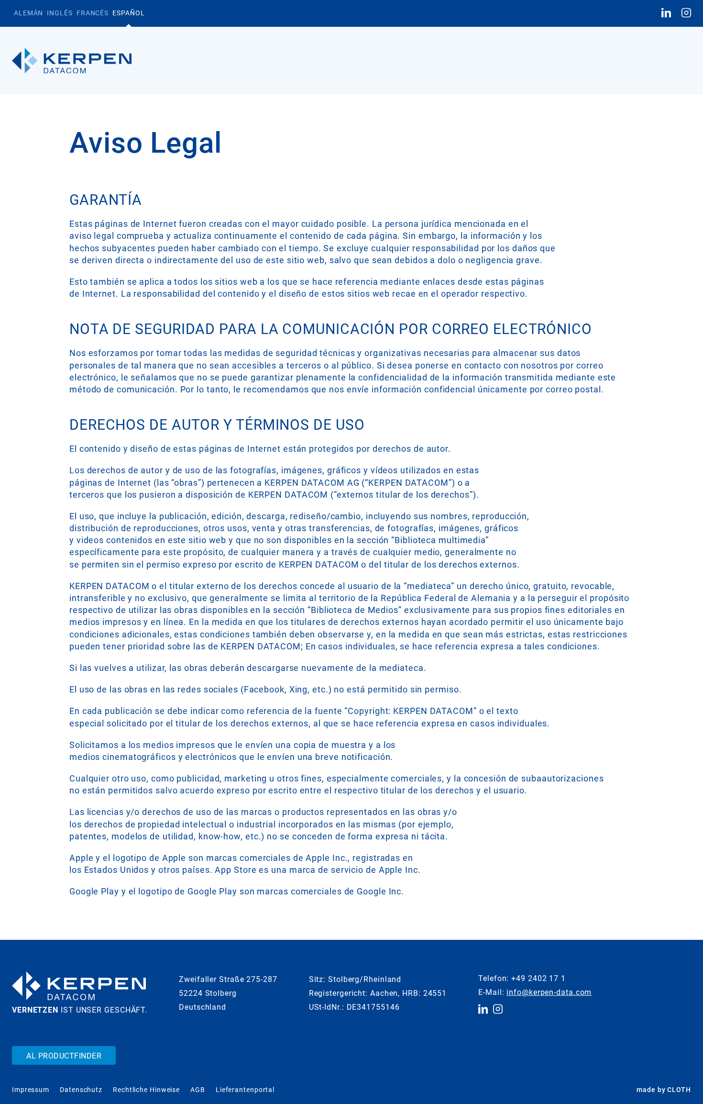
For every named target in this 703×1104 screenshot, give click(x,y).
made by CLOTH (664, 1089)
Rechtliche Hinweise (146, 1089)
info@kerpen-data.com (549, 992)
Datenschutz (81, 1089)
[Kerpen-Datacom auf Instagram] (686, 13)
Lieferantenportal (245, 1089)
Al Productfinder (63, 1055)
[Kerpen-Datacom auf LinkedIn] (666, 13)
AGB (197, 1089)
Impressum (30, 1089)
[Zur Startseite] (72, 61)
